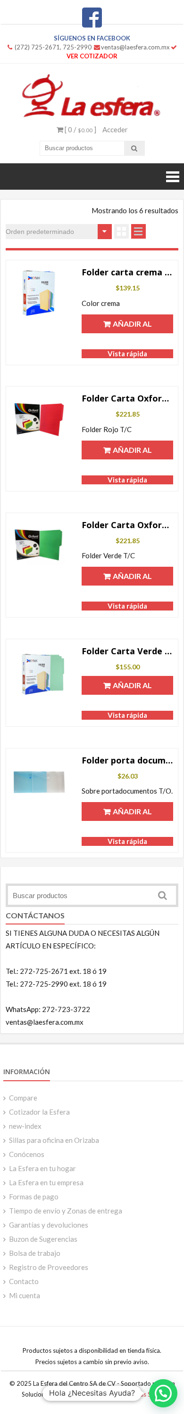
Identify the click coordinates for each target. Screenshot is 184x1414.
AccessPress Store (137, 1394)
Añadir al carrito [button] (131, 326)
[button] (163, 1393)
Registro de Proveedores (48, 1267)
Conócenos (26, 1154)
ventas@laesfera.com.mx (135, 47)
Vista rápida (127, 353)
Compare (23, 1097)
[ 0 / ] (79, 129)
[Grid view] (121, 231)
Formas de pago (34, 1196)
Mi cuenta (24, 1295)
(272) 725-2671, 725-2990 (53, 47)
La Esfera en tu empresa (46, 1182)
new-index (25, 1126)
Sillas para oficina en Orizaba (54, 1140)
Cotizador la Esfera (39, 1112)
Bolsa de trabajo (34, 1253)
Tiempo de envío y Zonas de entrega (65, 1210)
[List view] (138, 231)
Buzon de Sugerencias (43, 1239)
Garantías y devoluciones (48, 1225)
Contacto (24, 1281)
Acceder (115, 129)
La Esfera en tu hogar (42, 1168)
